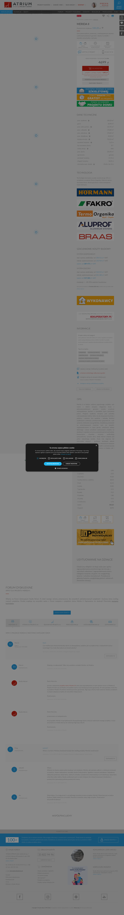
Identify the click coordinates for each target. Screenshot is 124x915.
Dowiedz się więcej (66, 454)
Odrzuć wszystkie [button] (71, 463)
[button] (62, 468)
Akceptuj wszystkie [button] (53, 463)
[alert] (62, 457)
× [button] (96, 445)
